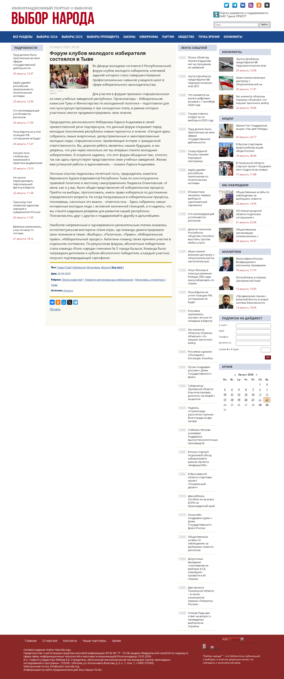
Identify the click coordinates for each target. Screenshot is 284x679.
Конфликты (233, 37)
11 (232, 394)
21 (253, 399)
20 (245, 399)
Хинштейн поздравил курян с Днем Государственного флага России (195, 521)
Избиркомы (149, 37)
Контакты (70, 641)
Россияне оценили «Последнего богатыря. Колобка (196, 355)
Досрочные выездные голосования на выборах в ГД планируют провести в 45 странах (193, 569)
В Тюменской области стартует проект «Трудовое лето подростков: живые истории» (253, 166)
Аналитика (231, 252)
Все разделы (22, 37)
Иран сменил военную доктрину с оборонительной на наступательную (196, 256)
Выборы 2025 (72, 37)
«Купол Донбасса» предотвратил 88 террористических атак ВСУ (195, 81)
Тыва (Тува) (64, 267)
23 (266, 399)
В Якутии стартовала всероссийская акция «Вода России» (249, 147)
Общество (186, 37)
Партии (168, 37)
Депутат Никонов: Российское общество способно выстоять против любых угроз (196, 235)
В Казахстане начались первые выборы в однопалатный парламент (195, 198)
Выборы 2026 (47, 37)
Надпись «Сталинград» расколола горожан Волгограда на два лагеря (196, 414)
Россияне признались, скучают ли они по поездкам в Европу (195, 316)
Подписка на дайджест (242, 318)
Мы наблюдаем (235, 185)
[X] (69, 302)
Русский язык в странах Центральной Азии (251, 279)
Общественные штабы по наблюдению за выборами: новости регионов (196, 543)
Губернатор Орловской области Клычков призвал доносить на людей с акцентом (197, 392)
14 (253, 394)
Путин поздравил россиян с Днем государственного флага (195, 372)
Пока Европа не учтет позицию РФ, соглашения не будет (195, 297)
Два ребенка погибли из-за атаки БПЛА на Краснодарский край (197, 501)
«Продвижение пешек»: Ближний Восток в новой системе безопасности (252, 299)
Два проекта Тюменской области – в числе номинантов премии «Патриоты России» (196, 596)
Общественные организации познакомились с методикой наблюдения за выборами (253, 233)
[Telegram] (75, 302)
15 (260, 394)
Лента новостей (72, 279)
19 (238, 399)
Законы (129, 37)
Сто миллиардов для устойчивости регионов (196, 217)
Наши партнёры (94, 641)
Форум (105, 267)
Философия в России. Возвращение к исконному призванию (251, 262)
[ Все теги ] (117, 267)
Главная (31, 641)
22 (260, 399)
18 (232, 399)
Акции (227, 118)
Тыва (54, 285)
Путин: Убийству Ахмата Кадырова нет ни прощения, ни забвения (195, 62)
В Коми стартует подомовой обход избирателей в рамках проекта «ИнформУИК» (195, 458)
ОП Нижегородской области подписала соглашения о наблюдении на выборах (252, 214)
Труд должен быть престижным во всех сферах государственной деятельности (197, 135)
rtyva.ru (68, 290)
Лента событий (194, 48)
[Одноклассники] (58, 302)
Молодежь (93, 267)
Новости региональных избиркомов (109, 279)
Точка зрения (209, 37)
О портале (49, 641)
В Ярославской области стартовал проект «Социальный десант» (195, 480)
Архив (116, 641)
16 (266, 394)
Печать (55, 309)
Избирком (79, 267)
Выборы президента (103, 37)
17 (224, 399)
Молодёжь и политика (149, 279)
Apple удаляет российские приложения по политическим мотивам (193, 176)
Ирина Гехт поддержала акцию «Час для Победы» (252, 127)
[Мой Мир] (63, 302)
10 (224, 394)
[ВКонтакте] (52, 302)
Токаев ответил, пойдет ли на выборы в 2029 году (196, 117)
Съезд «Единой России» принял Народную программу (194, 156)
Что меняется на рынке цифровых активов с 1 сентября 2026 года (197, 100)
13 (245, 394)
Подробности (25, 48)
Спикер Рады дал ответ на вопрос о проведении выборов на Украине (195, 619)
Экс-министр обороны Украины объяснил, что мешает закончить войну (195, 336)
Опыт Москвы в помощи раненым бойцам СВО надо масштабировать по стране (196, 276)
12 (238, 394)
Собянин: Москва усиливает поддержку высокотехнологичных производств (198, 436)
